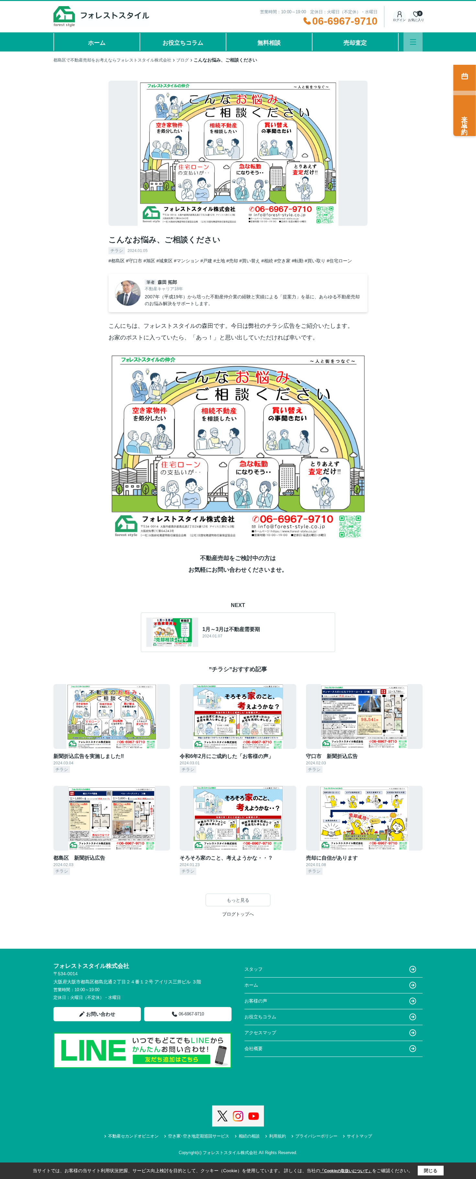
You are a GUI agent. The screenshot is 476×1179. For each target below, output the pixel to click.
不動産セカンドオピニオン (133, 1136)
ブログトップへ (238, 914)
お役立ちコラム (183, 43)
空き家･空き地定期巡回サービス (198, 1136)
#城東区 (164, 260)
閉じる (430, 1170)
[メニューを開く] (413, 42)
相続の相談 (249, 1136)
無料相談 (269, 43)
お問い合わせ (100, 1014)
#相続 (267, 260)
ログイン (399, 20)
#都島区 (116, 260)
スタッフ (253, 969)
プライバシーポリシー (316, 1136)
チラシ (116, 250)
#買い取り (315, 260)
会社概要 (253, 1048)
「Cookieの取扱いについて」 (346, 1171)
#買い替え (249, 260)
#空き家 (282, 260)
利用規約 (277, 1136)
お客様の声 (255, 1000)
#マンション (186, 260)
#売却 (232, 260)
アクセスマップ (260, 1032)
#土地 (219, 260)
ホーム (97, 43)
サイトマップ (359, 1136)
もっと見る (238, 900)
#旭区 (149, 260)
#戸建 (206, 260)
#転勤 (297, 260)
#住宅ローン (339, 260)
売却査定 (355, 43)
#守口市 (134, 260)
